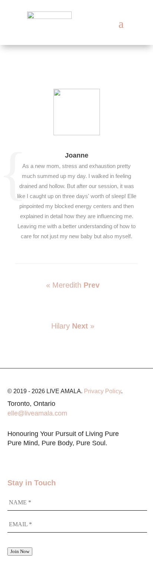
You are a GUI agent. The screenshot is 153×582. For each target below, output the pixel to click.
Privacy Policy (102, 391)
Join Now (19, 551)
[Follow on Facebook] (28, 457)
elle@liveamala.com (37, 413)
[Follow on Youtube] (43, 457)
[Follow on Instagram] (13, 457)
